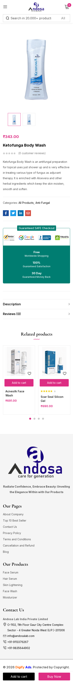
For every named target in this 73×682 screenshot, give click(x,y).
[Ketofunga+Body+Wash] (13, 213)
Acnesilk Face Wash (14, 393)
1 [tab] (30, 419)
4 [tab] (43, 419)
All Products (26, 202)
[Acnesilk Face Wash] (18, 361)
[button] (36, 228)
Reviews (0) (12, 314)
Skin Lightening (12, 585)
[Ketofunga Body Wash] (6, 213)
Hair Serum (10, 578)
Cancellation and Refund (18, 545)
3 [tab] (39, 419)
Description (12, 304)
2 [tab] (34, 419)
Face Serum (10, 572)
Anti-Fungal (42, 202)
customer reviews (32, 153)
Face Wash (10, 591)
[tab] (36, 304)
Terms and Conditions (17, 539)
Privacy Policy (12, 533)
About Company (13, 514)
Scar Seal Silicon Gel (52, 398)
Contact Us (10, 526)
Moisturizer (10, 597)
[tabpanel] (19, 380)
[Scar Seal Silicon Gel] (54, 361)
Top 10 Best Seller (14, 520)
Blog (6, 551)
